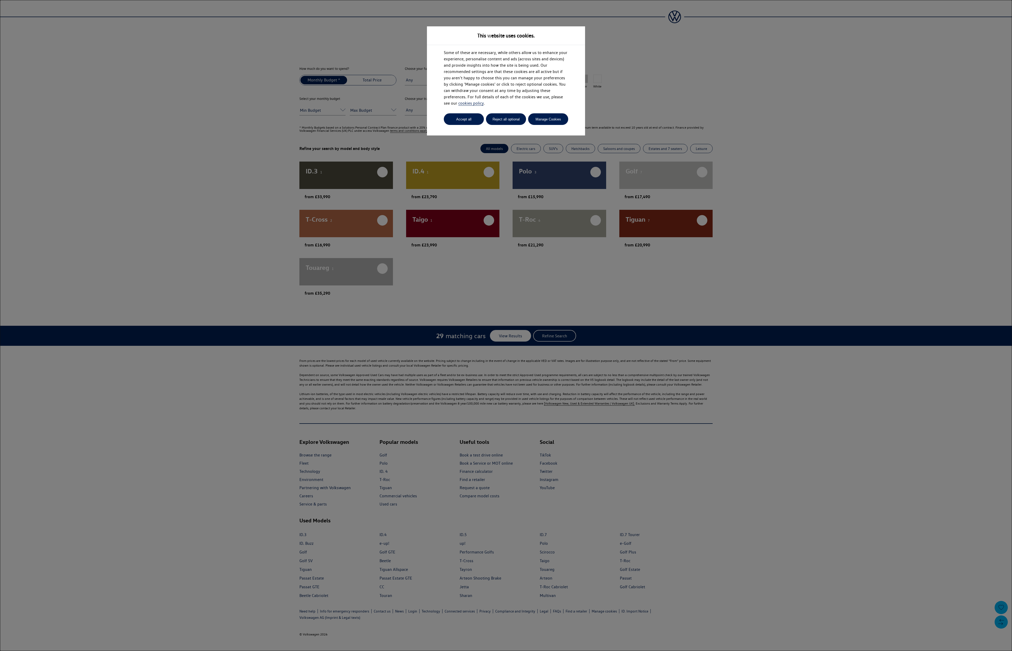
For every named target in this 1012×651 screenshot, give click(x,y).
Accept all (463, 119)
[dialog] (506, 325)
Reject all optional (506, 119)
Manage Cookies (548, 119)
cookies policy (471, 103)
